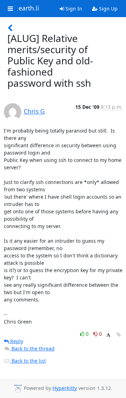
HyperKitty (64, 388)
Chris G (34, 111)
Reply (16, 341)
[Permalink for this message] (118, 334)
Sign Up (108, 8)
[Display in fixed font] (108, 335)
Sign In (73, 8)
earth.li (29, 8)
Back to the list (28, 360)
